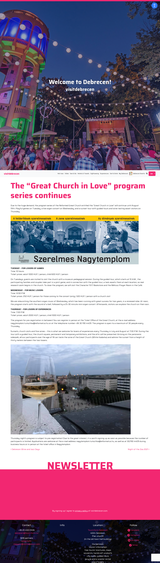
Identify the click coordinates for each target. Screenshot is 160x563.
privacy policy (81, 510)
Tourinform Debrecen (98, 530)
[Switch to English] (152, 173)
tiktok (135, 545)
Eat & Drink (114, 173)
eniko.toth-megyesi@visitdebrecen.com (26, 542)
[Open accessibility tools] (155, 6)
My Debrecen (123, 173)
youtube (134, 540)
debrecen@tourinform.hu (26, 533)
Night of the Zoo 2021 (138, 449)
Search (147, 173)
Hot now (61, 173)
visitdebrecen (11, 174)
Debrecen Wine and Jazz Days (25, 449)
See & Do (73, 173)
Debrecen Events (139, 173)
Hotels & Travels (83, 173)
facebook (134, 530)
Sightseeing (94, 173)
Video (67, 173)
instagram (135, 535)
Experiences (104, 173)
